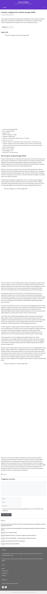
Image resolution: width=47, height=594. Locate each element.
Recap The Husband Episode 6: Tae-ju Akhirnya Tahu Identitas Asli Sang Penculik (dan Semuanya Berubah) (23, 524)
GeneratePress (33, 592)
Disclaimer (4, 573)
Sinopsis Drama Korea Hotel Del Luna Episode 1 (13, 541)
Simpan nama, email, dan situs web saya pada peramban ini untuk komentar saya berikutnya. (22, 509)
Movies (4, 474)
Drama (11, 140)
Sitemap (4, 575)
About (3, 568)
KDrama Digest (23, 2)
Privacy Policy (5, 571)
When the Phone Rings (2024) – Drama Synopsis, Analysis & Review (18, 538)
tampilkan (11, 27)
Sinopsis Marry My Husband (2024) (10, 543)
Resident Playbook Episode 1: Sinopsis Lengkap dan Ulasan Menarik (18, 535)
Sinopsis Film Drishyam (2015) (9, 532)
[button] (44, 7)
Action (7, 140)
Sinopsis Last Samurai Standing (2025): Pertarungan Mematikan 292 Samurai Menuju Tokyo (23, 529)
